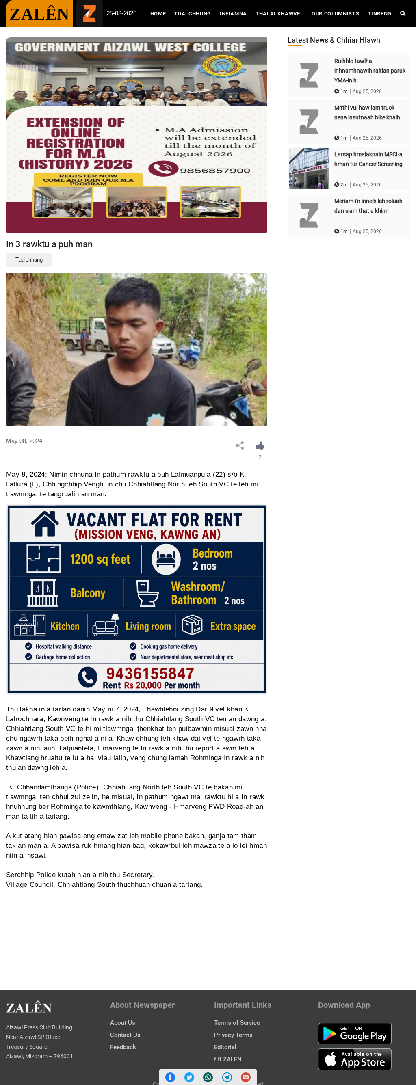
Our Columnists (335, 14)
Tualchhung (192, 14)
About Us (122, 1023)
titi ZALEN (228, 1059)
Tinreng (380, 14)
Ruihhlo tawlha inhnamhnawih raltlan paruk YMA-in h (369, 71)
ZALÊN (39, 14)
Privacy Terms (233, 1035)
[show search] (403, 13)
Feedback (123, 1047)
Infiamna (233, 14)
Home (160, 13)
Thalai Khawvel (279, 14)
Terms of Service (237, 1023)
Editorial (225, 1047)
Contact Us (125, 1035)
